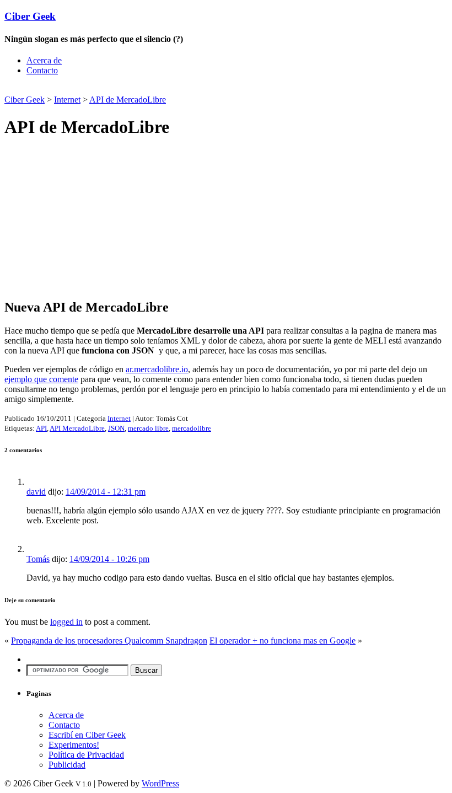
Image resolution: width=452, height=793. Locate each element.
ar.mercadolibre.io (157, 369)
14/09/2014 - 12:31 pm (106, 491)
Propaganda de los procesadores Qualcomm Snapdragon (109, 640)
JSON (116, 428)
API (41, 428)
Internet (67, 99)
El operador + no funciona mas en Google (282, 640)
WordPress (160, 783)
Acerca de (44, 60)
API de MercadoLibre (127, 99)
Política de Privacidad (86, 754)
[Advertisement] (133, 88)
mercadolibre (191, 428)
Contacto (42, 70)
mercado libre (148, 428)
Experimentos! (74, 744)
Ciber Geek (30, 16)
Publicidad (67, 764)
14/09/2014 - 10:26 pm (109, 559)
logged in (66, 621)
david (36, 491)
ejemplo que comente (41, 379)
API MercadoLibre (77, 428)
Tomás (38, 559)
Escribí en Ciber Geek (87, 735)
